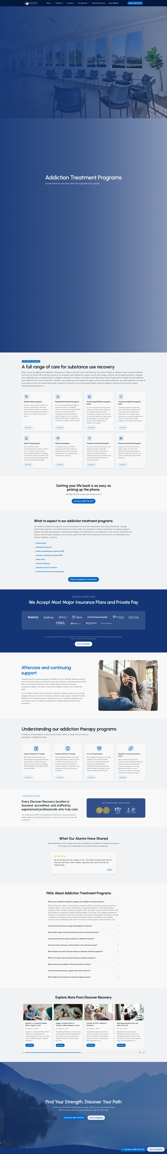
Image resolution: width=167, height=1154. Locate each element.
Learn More (29, 428)
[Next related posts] (143, 1052)
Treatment (58, 3)
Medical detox (41, 543)
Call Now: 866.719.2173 (135, 3)
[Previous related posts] (139, 1052)
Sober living (40, 559)
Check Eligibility (113, 3)
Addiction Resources (98, 3)
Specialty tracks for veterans (46, 567)
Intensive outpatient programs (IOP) (49, 555)
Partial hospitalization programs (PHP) (50, 551)
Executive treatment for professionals (50, 571)
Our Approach (82, 3)
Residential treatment (44, 547)
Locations (70, 3)
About (48, 3)
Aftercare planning (43, 563)
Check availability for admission (83, 579)
